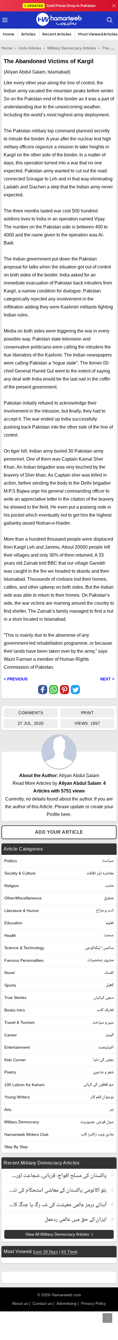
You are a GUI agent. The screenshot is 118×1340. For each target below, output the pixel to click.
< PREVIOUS (15, 679)
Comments (30, 712)
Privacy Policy (93, 1303)
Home (8, 34)
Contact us (42, 1303)
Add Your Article (59, 832)
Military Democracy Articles (71, 48)
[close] (114, 5)
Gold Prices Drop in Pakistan (61, 5)
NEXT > (107, 679)
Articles (28, 34)
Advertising (66, 1303)
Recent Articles (56, 34)
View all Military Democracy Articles (57, 1234)
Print (87, 712)
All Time (68, 1252)
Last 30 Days (46, 1252)
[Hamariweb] (59, 20)
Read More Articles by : (59, 787)
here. (66, 814)
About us (20, 1303)
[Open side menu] (4, 20)
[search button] (110, 20)
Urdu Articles (29, 48)
